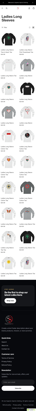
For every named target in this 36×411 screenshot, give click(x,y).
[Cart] (33, 8)
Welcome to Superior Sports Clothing (18, 2)
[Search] (6, 8)
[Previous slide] (3, 2)
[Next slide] (32, 2)
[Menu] (2, 8)
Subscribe (18, 388)
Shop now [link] (10, 301)
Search (4, 342)
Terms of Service (8, 358)
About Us (5, 345)
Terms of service (28, 405)
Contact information (18, 408)
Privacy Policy (7, 361)
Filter (5, 27)
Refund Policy (7, 365)
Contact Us (6, 349)
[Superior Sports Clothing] (18, 320)
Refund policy (7, 405)
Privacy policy (17, 405)
